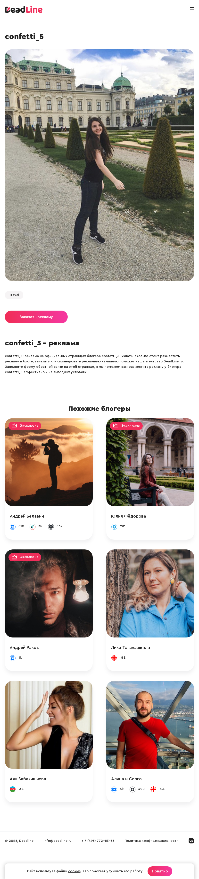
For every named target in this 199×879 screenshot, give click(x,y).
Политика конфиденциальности (151, 841)
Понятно (160, 871)
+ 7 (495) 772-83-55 (98, 841)
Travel (14, 295)
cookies (74, 871)
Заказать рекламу (36, 317)
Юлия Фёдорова (128, 516)
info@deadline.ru (57, 841)
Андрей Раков (24, 647)
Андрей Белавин (27, 516)
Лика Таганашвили (130, 647)
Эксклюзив (29, 425)
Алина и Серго (126, 779)
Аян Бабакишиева (28, 779)
